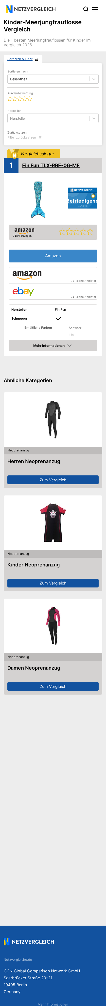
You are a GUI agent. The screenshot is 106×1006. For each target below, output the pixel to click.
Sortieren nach (17, 71)
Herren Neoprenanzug (33, 461)
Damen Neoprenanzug (33, 668)
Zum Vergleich (53, 479)
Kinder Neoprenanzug (33, 565)
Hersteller (14, 111)
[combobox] (10, 118)
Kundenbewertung (20, 93)
